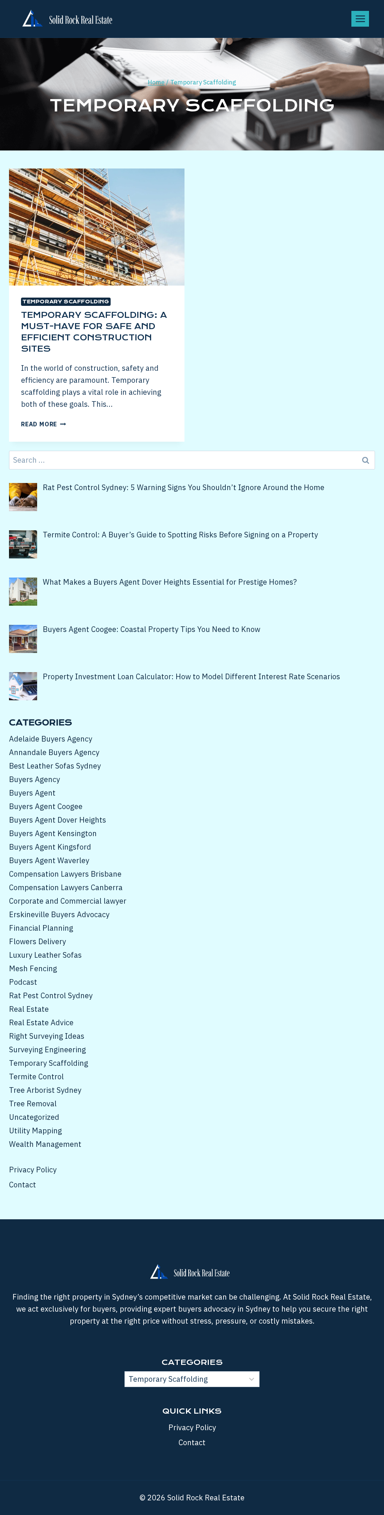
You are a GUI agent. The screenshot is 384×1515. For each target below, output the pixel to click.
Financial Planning (41, 928)
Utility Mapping (35, 1130)
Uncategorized (34, 1117)
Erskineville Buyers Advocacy (59, 914)
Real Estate (29, 1009)
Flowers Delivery (37, 941)
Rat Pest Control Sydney (51, 995)
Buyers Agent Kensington (53, 833)
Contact (22, 1185)
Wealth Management (45, 1144)
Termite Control (36, 1076)
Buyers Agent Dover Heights (57, 820)
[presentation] (96, 227)
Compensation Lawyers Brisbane (65, 874)
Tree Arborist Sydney (45, 1090)
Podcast (23, 982)
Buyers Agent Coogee (45, 806)
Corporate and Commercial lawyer (67, 901)
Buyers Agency (34, 779)
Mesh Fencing (33, 968)
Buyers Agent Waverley (49, 860)
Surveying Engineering (47, 1049)
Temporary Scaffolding (65, 301)
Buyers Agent (32, 793)
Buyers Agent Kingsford (50, 847)
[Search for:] (192, 460)
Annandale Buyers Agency (54, 752)
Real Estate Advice (41, 1022)
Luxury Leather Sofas (45, 955)
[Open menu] (360, 18)
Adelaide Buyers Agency (50, 739)
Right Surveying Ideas (46, 1036)
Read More (43, 424)
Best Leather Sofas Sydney (55, 766)
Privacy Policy (33, 1169)
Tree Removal (33, 1103)
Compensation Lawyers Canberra (66, 887)
